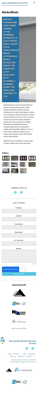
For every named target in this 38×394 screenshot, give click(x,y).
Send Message (19, 274)
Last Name (19, 216)
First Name (19, 208)
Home (10, 354)
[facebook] (15, 192)
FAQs (24, 354)
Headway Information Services (28, 362)
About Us (13, 356)
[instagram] (21, 192)
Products (16, 354)
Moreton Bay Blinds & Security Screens (22, 360)
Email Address (19, 224)
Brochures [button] (29, 356)
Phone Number (19, 232)
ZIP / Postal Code (19, 240)
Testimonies (31, 354)
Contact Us (21, 356)
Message (19, 248)
